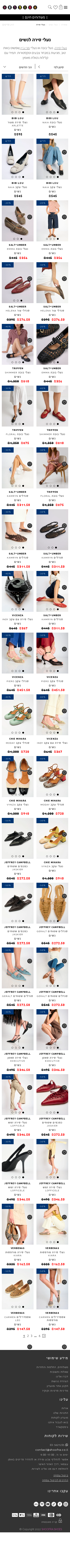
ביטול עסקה (60, 1475)
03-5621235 (57, 1445)
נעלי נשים (53, 25)
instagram (65, 1504)
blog (36, 1504)
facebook (59, 1504)
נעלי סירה (61, 48)
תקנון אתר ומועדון (57, 1386)
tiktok (53, 1504)
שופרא (64, 25)
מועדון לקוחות (59, 1417)
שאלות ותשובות (59, 1372)
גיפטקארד (62, 1427)
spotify (42, 1504)
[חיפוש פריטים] (50, 7)
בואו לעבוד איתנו (58, 1422)
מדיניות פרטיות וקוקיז (55, 1390)
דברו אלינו (62, 1376)
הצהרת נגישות (59, 1381)
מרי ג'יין (25, 48)
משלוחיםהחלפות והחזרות (52, 1367)
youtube (47, 1504)
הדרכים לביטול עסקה (55, 1480)
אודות (65, 1408)
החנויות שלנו (60, 1413)
